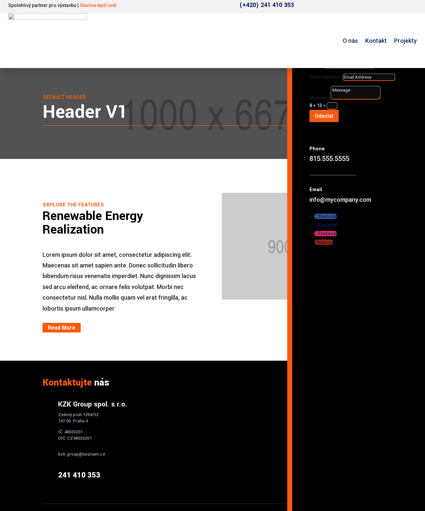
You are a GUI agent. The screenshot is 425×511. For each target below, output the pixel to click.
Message (319, 98)
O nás (350, 40)
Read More (61, 328)
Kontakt (376, 40)
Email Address (325, 77)
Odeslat (324, 116)
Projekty (405, 40)
